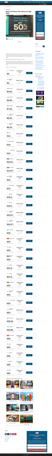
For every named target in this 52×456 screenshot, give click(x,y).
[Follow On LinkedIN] (13, 434)
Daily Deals (8, 9)
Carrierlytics (22, 59)
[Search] (44, 46)
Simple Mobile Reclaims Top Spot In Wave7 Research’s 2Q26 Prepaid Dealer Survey (39, 61)
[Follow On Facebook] (6, 434)
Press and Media (7, 438)
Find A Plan (29, 2)
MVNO (25, 2)
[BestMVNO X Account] (41, 4)
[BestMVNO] (6, 2)
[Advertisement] (19, 48)
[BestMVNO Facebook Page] (40, 4)
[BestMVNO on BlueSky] (46, 4)
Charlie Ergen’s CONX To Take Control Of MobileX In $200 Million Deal (39, 54)
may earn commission (24, 0)
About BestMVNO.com (8, 436)
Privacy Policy (7, 439)
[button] (46, 2)
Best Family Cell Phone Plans (26, 402)
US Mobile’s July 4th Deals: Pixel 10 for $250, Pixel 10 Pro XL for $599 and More (39, 68)
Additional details (19, 83)
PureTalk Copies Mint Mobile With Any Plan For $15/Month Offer (39, 58)
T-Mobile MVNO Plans (12, 401)
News (37, 2)
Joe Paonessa (10, 38)
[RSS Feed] (11, 434)
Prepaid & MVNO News (8, 6)
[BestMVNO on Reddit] (45, 4)
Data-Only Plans (26, 424)
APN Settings (43, 2)
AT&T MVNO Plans (13, 412)
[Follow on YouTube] (15, 434)
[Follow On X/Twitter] (8, 434)
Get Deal (29, 90)
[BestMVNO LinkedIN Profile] (39, 4)
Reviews (34, 2)
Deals (39, 2)
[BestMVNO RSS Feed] (42, 4)
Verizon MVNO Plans (26, 412)
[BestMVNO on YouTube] (43, 4)
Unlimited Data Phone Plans (12, 388)
